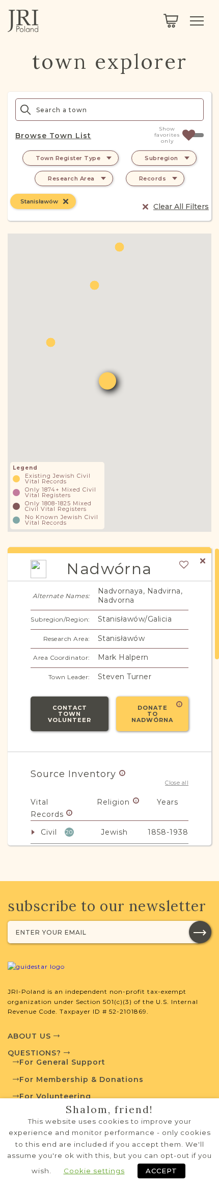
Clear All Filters (181, 206)
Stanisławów (39, 201)
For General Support (62, 1062)
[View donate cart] (170, 21)
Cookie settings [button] (94, 1171)
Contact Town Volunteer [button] (69, 714)
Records (153, 178)
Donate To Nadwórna (152, 714)
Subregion (161, 158)
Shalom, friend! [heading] (109, 1109)
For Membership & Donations (81, 1079)
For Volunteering (55, 1096)
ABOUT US (30, 1036)
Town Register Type (68, 158)
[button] (94, 285)
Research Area (71, 178)
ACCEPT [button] (161, 1171)
